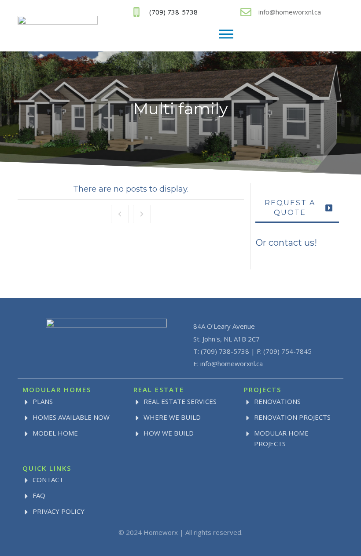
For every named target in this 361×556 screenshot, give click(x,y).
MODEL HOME (55, 433)
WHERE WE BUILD (172, 417)
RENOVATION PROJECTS (292, 417)
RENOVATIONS (277, 401)
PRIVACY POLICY (59, 511)
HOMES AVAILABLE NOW (71, 417)
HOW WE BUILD (169, 433)
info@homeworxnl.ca (289, 11)
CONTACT (48, 479)
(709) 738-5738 (225, 351)
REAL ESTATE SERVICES (180, 401)
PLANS (43, 401)
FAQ (39, 495)
